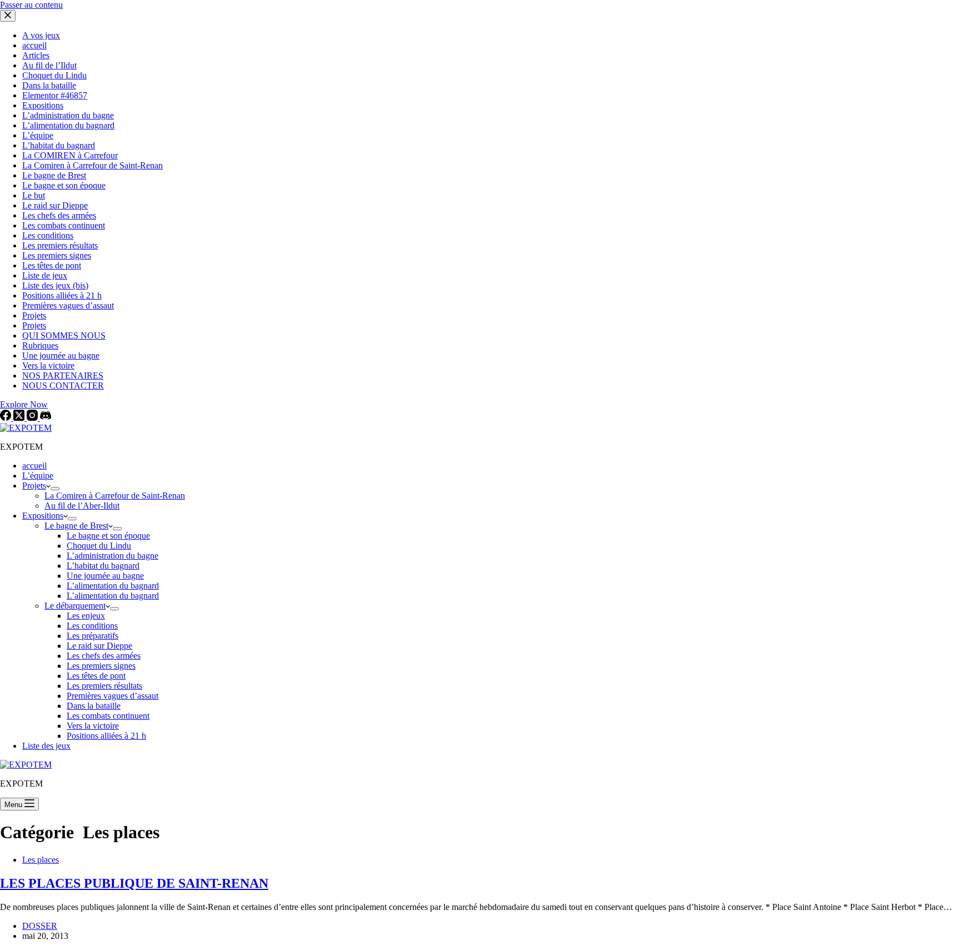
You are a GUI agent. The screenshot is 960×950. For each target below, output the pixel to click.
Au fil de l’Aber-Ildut (81, 505)
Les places (40, 859)
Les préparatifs (92, 635)
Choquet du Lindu (99, 545)
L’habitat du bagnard (103, 565)
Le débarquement (75, 605)
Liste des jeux (46, 745)
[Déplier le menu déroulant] (55, 488)
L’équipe (37, 475)
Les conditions (92, 625)
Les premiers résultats (104, 685)
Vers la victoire (93, 725)
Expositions (42, 515)
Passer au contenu (31, 4)
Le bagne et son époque (108, 535)
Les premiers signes (101, 665)
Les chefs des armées (104, 655)
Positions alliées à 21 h (106, 735)
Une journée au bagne (105, 575)
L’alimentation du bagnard (113, 585)
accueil (34, 465)
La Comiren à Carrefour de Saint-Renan (114, 495)
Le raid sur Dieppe (99, 645)
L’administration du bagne (112, 555)
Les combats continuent (108, 715)
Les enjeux (86, 615)
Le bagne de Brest (76, 525)
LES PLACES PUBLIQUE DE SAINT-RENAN (134, 883)
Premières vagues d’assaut (112, 695)
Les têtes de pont (96, 675)
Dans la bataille (94, 705)
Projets (34, 485)
